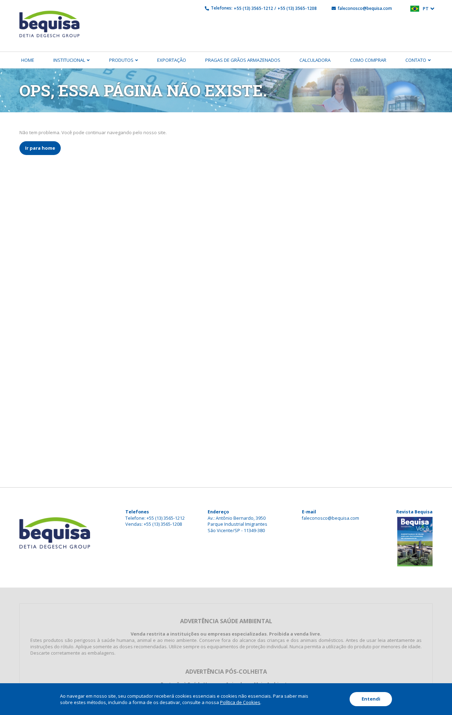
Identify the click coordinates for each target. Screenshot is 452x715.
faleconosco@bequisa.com (365, 8)
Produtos (121, 60)
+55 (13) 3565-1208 (297, 8)
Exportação (171, 60)
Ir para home (40, 148)
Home (27, 60)
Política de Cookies (240, 702)
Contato (415, 60)
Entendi (371, 699)
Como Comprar (368, 60)
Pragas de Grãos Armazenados (242, 60)
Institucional (69, 60)
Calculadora (315, 60)
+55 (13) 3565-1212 (253, 8)
